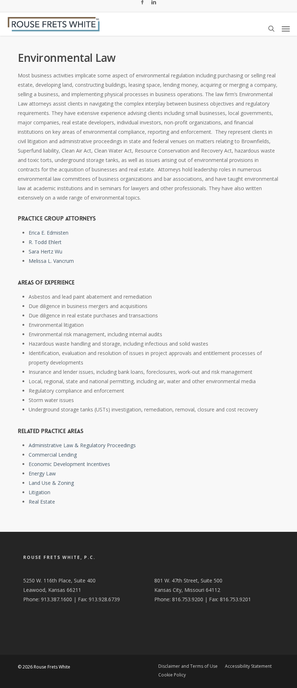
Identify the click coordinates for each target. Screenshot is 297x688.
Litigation (39, 492)
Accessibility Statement (248, 666)
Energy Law (42, 473)
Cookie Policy (172, 675)
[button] (286, 28)
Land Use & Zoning (51, 482)
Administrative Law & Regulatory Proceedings (82, 445)
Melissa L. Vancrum (51, 260)
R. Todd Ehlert (45, 242)
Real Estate (42, 501)
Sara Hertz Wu (45, 251)
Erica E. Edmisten (48, 232)
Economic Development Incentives (69, 464)
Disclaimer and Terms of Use (188, 666)
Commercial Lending (53, 454)
